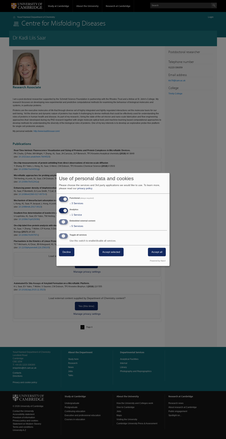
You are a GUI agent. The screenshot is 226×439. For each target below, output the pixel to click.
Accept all (156, 252)
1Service (76, 214)
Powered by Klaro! (158, 261)
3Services (76, 203)
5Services (76, 226)
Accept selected (111, 252)
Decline (67, 252)
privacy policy (84, 188)
